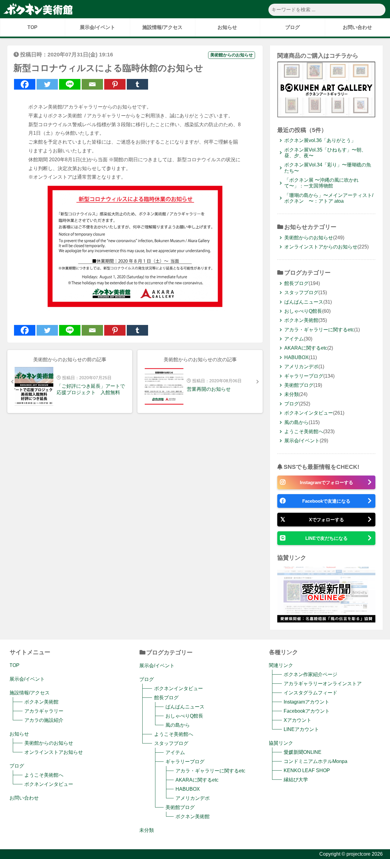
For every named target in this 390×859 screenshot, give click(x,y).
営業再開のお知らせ (209, 389)
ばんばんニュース (303, 302)
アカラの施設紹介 (43, 720)
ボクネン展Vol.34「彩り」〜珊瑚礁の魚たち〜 (327, 167)
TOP (32, 27)
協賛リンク (281, 743)
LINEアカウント (301, 729)
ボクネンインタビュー (308, 412)
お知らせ (227, 27)
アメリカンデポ (301, 366)
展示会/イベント (97, 27)
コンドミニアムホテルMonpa (315, 761)
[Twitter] (47, 84)
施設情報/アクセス (162, 27)
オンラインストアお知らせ (53, 752)
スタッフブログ (301, 292)
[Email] (92, 84)
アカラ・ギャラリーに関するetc (319, 329)
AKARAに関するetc (305, 348)
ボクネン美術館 (301, 320)
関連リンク (281, 665)
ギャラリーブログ (303, 376)
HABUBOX (296, 357)
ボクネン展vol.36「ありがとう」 (320, 140)
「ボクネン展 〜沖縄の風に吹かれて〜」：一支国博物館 (321, 182)
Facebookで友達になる (326, 501)
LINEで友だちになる (326, 538)
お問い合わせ (357, 27)
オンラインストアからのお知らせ (320, 246)
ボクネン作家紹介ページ (310, 674)
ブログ (292, 27)
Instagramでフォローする (326, 482)
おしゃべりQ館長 (303, 311)
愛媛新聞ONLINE (302, 752)
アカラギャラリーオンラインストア (323, 683)
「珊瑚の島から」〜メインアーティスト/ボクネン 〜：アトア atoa (328, 198)
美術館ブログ (299, 385)
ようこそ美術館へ (303, 431)
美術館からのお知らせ (231, 55)
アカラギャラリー (43, 711)
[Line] (69, 84)
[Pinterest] (115, 84)
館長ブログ (296, 283)
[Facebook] (24, 84)
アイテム (294, 338)
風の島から (296, 422)
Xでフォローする (326, 519)
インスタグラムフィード (310, 692)
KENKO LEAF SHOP (307, 770)
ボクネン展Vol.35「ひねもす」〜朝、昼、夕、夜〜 (325, 152)
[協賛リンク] (326, 619)
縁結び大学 (296, 779)
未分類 (291, 394)
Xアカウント (297, 720)
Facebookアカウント (307, 711)
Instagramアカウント (306, 701)
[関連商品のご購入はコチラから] (326, 114)
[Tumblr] (137, 84)
